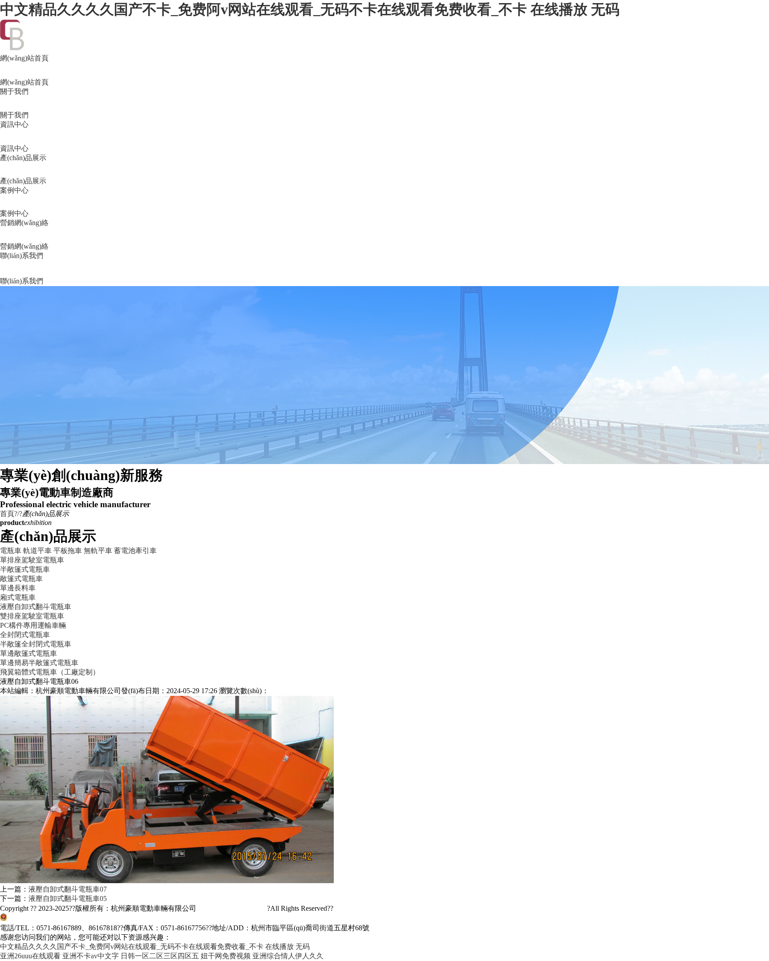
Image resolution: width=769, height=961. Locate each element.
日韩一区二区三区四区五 (160, 956)
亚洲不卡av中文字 (90, 956)
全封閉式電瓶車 (25, 634)
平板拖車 (67, 550)
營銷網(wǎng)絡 (24, 234)
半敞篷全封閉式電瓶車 (35, 644)
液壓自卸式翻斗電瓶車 (35, 606)
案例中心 (14, 201)
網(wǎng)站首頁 (24, 70)
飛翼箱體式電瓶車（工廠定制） (50, 672)
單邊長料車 (18, 588)
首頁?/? (11, 513)
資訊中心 (14, 136)
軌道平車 (37, 550)
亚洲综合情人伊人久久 (288, 956)
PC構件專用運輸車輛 (33, 625)
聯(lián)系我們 (21, 268)
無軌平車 (98, 550)
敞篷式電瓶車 (21, 578)
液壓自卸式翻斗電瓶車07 (67, 889)
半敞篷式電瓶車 (25, 569)
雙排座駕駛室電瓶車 (32, 616)
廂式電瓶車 (18, 597)
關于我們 (14, 103)
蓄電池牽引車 (135, 550)
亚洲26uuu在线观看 (30, 956)
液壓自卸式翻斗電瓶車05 (67, 898)
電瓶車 (10, 550)
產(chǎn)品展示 (23, 169)
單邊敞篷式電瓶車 (28, 653)
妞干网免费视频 (226, 956)
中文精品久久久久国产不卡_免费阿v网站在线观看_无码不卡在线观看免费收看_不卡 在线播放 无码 (309, 9)
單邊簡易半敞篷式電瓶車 (39, 662)
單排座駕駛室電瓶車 (32, 560)
